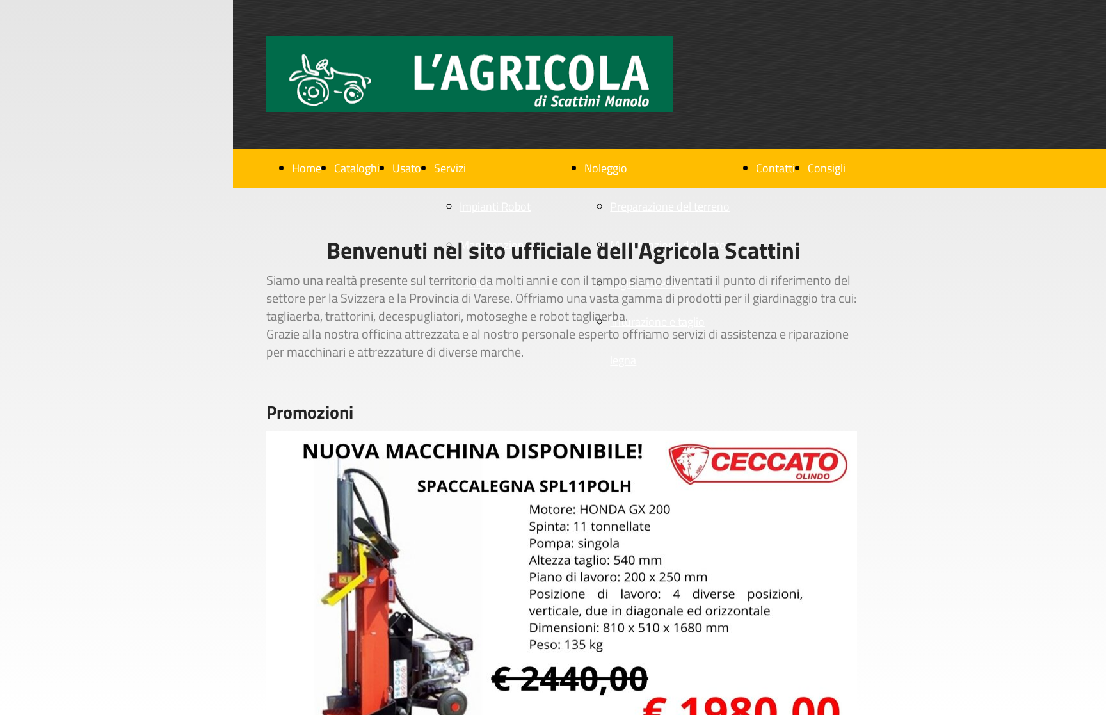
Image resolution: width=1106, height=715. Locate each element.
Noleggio (605, 168)
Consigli (827, 168)
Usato (406, 168)
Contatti (775, 168)
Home (306, 168)
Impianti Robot (495, 206)
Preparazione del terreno (670, 206)
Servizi (450, 168)
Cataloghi (357, 168)
